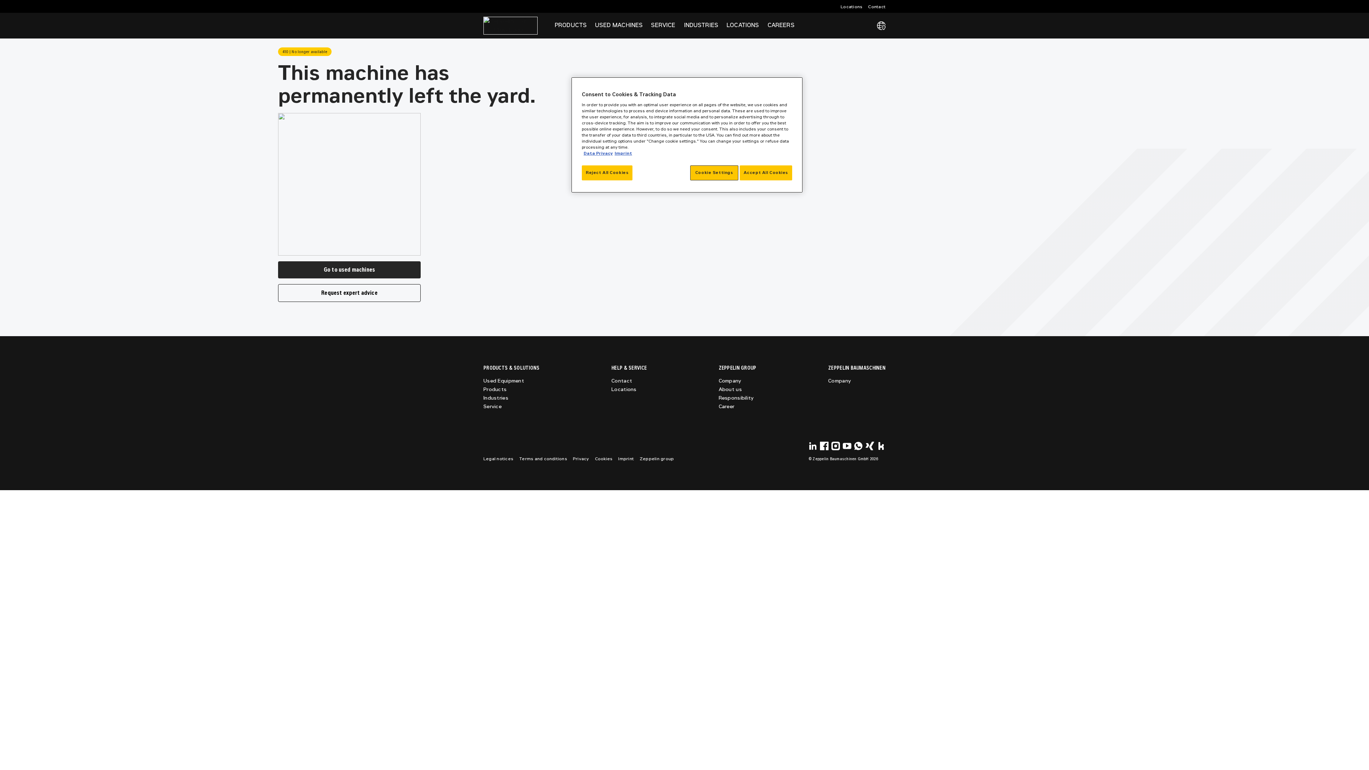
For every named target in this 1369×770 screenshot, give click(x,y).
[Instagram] (835, 446)
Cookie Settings (714, 172)
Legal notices (498, 458)
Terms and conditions (543, 458)
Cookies (604, 458)
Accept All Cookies (766, 172)
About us (730, 389)
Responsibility (736, 398)
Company (730, 381)
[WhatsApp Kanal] (858, 446)
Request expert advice (349, 292)
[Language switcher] (881, 25)
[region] (687, 135)
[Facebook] (824, 446)
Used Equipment (503, 381)
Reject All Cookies (607, 172)
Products (495, 389)
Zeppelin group (657, 458)
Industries (495, 398)
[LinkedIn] (813, 446)
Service (492, 407)
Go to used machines (349, 269)
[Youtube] (847, 446)
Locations (851, 6)
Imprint (626, 458)
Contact (877, 6)
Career (727, 407)
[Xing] (870, 446)
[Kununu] (881, 446)
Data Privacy (598, 153)
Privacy (581, 458)
